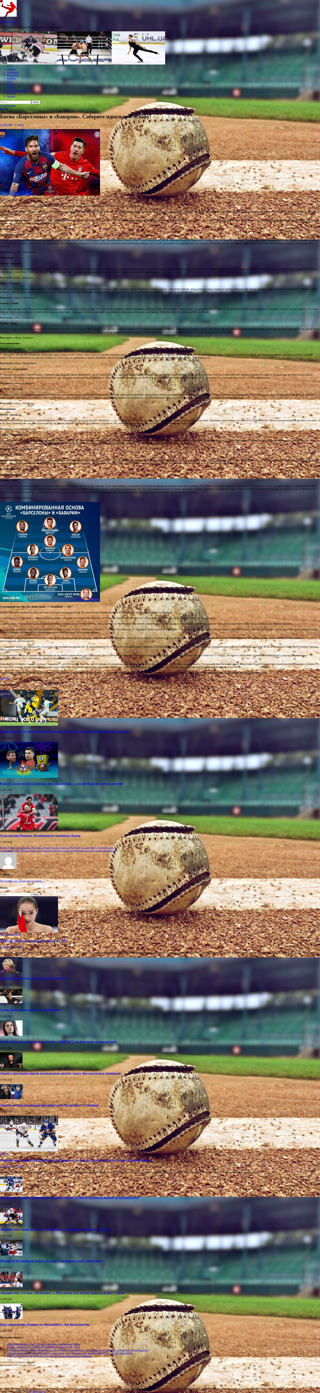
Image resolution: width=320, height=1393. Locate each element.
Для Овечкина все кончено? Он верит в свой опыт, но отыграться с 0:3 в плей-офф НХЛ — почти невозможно (70, 1353)
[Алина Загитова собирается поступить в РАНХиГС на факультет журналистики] (11, 1035)
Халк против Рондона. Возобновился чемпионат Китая (40, 835)
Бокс (9, 81)
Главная (11, 69)
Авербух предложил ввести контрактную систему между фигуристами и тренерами (60, 1073)
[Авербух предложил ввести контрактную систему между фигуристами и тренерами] (11, 1066)
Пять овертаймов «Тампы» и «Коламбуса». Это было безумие (45, 1324)
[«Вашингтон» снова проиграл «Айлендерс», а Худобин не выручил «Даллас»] (11, 1222)
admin (20, 124)
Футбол (11, 93)
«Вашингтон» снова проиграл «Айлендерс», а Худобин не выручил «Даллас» (56, 1229)
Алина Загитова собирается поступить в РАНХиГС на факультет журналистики (58, 1041)
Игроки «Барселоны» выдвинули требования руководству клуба (43, 1347)
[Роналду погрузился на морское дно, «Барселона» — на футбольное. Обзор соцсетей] (29, 777)
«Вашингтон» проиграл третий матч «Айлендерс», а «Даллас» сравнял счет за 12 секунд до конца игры (75, 1160)
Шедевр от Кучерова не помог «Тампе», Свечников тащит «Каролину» (52, 1261)
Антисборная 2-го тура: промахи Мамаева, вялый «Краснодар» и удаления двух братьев (64, 731)
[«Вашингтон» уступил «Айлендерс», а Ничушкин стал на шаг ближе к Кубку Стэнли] (11, 1286)
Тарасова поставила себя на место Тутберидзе (33, 978)
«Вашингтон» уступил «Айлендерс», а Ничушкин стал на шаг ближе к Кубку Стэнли (62, 1292)
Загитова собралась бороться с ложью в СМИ (33, 940)
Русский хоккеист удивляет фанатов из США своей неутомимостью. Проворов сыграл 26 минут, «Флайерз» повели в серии (77, 1350)
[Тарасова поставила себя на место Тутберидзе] (11, 971)
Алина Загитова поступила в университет (30, 1009)
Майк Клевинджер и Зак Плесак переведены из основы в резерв (43, 1344)
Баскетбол (12, 75)
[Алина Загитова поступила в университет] (11, 1003)
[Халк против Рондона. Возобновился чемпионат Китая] (29, 829)
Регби (10, 84)
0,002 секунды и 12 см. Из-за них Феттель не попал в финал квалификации (49, 1356)
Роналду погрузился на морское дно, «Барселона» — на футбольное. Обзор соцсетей (61, 783)
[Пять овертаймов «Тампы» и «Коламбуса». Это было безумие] (11, 1318)
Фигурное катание (17, 90)
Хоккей (11, 96)
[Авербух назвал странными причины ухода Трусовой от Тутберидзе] (11, 1098)
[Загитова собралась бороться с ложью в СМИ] (29, 931)
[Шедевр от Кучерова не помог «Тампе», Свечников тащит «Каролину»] (11, 1254)
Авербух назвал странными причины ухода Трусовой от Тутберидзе (49, 1105)
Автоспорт (13, 72)
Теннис (11, 87)
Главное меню (8, 105)
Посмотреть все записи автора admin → (22, 881)
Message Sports (8, 21)
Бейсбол (11, 78)
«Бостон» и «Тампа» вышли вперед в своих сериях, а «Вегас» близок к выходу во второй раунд (69, 1197)
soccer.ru (4, 678)
